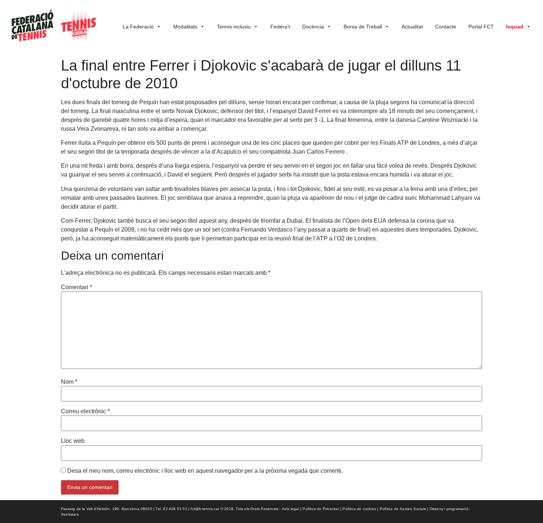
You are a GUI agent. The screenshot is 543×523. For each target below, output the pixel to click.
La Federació (138, 27)
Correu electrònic (85, 411)
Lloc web (73, 441)
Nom (69, 382)
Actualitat (412, 27)
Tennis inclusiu (234, 27)
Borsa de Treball (363, 27)
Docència (313, 27)
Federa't (280, 27)
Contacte (445, 27)
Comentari (76, 287)
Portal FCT (481, 27)
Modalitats (185, 27)
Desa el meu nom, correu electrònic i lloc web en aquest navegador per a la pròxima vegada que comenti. (205, 471)
